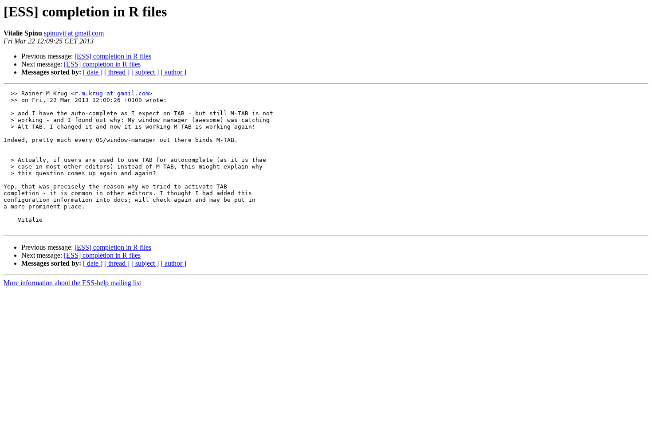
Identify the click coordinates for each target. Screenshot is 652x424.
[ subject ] (145, 72)
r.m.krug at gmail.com (112, 93)
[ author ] (173, 72)
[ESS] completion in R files (113, 56)
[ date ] (92, 72)
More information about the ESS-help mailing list (72, 283)
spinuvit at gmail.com (74, 33)
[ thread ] (117, 72)
